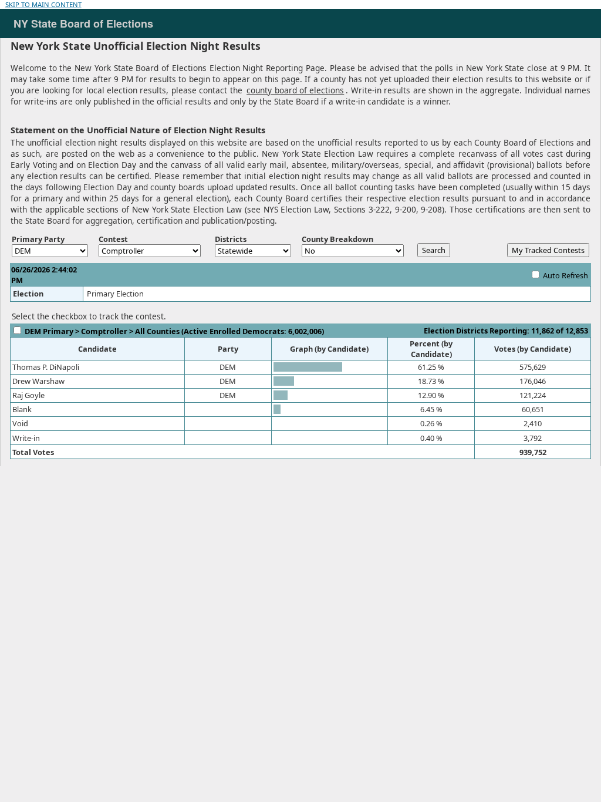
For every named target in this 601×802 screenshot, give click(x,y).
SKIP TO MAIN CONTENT (43, 4)
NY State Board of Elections (77, 23)
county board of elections (295, 90)
